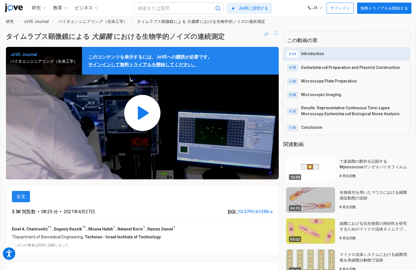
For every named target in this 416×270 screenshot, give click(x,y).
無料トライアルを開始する (384, 8)
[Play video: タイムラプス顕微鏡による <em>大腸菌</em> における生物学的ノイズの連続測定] (142, 113)
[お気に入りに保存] (276, 33)
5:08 (292, 95)
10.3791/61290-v (255, 211)
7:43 (292, 128)
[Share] (266, 33)
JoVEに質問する (253, 8)
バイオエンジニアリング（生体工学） (93, 21)
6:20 (292, 111)
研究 (10, 21)
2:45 (292, 81)
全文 (20, 196)
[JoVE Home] (14, 7)
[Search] (218, 8)
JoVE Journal (36, 21)
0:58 (292, 67)
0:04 (292, 54)
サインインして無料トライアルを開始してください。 (142, 64)
